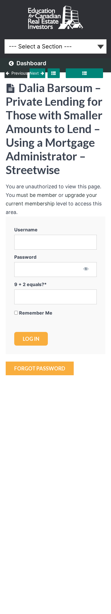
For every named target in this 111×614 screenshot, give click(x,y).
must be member (36, 195)
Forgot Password (39, 368)
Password (25, 257)
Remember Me (35, 313)
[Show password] (86, 269)
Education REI (55, 17)
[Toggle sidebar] (53, 73)
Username (26, 229)
